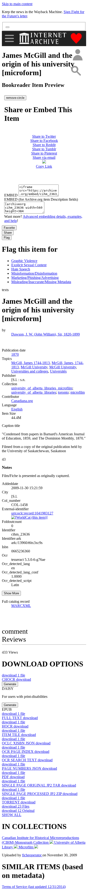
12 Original (18, 811)
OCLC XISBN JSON (26, 743)
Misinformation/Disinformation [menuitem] (34, 273)
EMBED (11, 195)
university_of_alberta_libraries (33, 392)
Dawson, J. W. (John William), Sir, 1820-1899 (45, 334)
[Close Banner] (7, 27)
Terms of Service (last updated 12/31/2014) (34, 887)
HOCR (15, 726)
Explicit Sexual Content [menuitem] (28, 265)
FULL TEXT (20, 718)
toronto (63, 392)
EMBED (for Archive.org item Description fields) (41, 199)
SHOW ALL (11, 815)
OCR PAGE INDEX (25, 752)
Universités (58, 371)
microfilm (77, 392)
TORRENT (18, 802)
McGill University (34, 367)
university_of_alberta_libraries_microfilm (41, 388)
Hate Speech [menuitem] (20, 269)
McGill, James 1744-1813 (30, 363)
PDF (13, 777)
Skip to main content (17, 4)
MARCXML (21, 606)
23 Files (15, 806)
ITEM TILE (19, 735)
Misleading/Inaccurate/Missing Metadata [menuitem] (41, 282)
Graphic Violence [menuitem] (24, 261)
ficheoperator (32, 855)
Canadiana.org (22, 401)
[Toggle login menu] (77, 55)
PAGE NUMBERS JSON (29, 768)
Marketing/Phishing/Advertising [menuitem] (35, 278)
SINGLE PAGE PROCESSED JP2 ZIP (39, 794)
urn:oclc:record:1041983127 (32, 513)
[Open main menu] (9, 38)
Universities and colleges (29, 371)
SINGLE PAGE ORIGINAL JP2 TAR (39, 785)
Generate (10, 684)
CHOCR (16, 679)
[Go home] (43, 38)
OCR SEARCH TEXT (27, 760)
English (17, 409)
